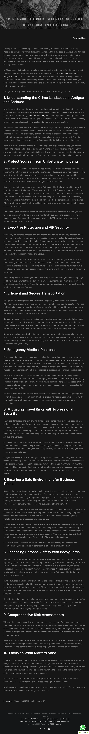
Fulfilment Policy (62, 721)
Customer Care (49, 721)
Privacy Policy (25, 721)
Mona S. (9, 701)
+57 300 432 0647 (31, 719)
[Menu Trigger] (84, 5)
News (30, 701)
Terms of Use (37, 721)
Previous (77, 38)
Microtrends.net (37, 115)
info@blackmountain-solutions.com (57, 719)
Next (83, 38)
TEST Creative (55, 724)
